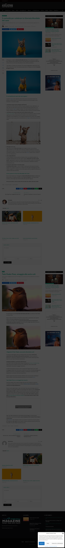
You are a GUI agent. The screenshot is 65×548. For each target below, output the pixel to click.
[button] (62, 533)
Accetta (41, 543)
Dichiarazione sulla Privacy (53, 546)
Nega (48, 543)
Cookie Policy (47, 546)
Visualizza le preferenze (57, 543)
